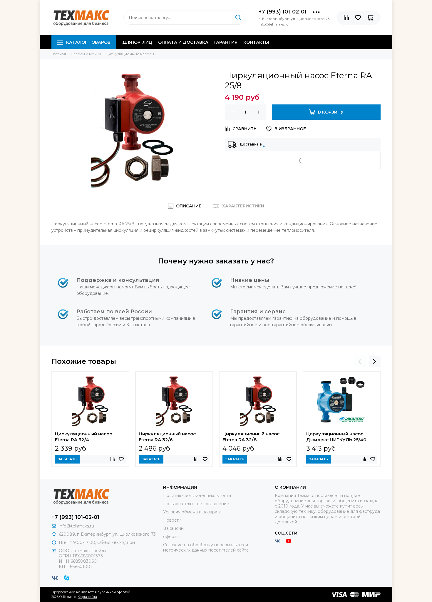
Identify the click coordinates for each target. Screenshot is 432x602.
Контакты (256, 42)
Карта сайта (87, 597)
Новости (172, 520)
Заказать (67, 459)
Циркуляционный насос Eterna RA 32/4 (83, 436)
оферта (171, 536)
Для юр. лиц (137, 42)
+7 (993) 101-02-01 (283, 12)
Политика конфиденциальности (197, 495)
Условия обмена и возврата (192, 512)
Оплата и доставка (183, 42)
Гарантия (225, 42)
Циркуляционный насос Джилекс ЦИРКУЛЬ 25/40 (336, 436)
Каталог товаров (88, 42)
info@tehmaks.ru (76, 526)
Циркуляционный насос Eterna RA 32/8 (250, 436)
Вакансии (173, 528)
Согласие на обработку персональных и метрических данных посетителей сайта (206, 547)
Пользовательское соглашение (196, 503)
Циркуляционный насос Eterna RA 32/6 (167, 436)
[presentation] (360, 361)
